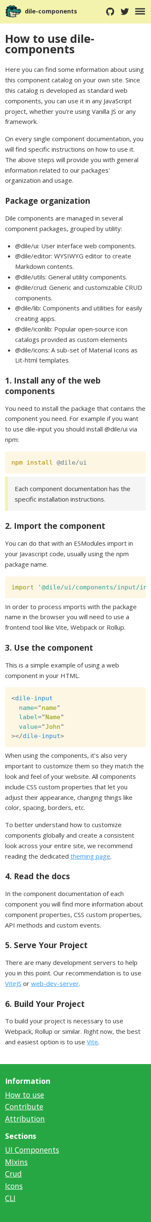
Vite (92, 1042)
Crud (13, 1174)
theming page (90, 856)
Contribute (24, 1106)
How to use (24, 1095)
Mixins (16, 1162)
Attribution (25, 1119)
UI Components (32, 1150)
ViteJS (13, 983)
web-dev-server (55, 983)
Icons (14, 1186)
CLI (10, 1198)
